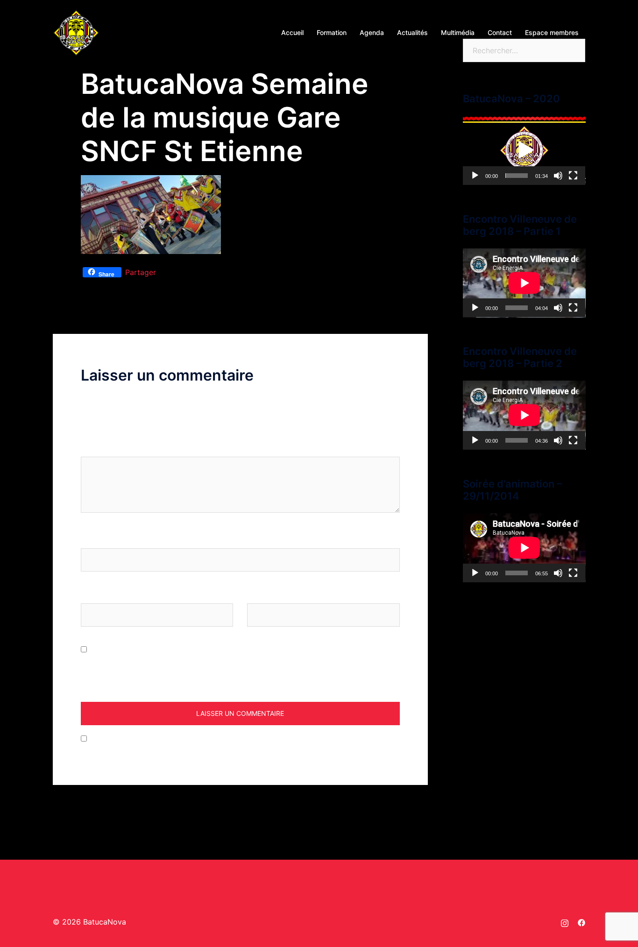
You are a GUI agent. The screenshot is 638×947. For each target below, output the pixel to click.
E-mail (95, 594)
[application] (524, 150)
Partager (140, 272)
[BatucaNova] (76, 31)
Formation (332, 32)
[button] (524, 150)
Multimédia (458, 32)
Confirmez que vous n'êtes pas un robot (159, 738)
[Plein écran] (573, 175)
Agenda (372, 32)
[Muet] (558, 175)
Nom (92, 539)
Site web (262, 594)
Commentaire (108, 447)
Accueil (292, 32)
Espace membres (552, 32)
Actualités (412, 32)
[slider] (516, 175)
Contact (500, 32)
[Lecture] (475, 175)
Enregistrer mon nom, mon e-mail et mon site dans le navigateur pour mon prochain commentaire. (229, 668)
